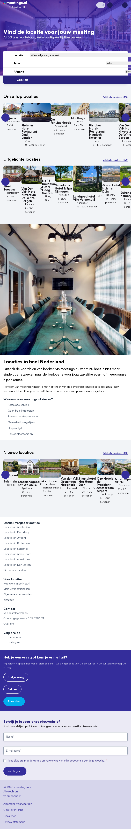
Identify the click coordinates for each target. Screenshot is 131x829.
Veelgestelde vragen (15, 613)
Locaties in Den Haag (16, 532)
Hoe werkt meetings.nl (16, 583)
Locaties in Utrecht (14, 537)
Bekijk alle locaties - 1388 (115, 97)
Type (17, 63)
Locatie (18, 55)
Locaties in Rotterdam (16, 543)
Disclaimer (9, 816)
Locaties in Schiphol (15, 548)
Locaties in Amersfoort (17, 554)
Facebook (15, 637)
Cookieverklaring (13, 809)
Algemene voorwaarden (17, 594)
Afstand (19, 71)
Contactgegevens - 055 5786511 (23, 618)
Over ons (8, 623)
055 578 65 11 (17, 6)
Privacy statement (14, 822)
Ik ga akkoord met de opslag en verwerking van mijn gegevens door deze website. (57, 760)
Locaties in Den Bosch (17, 564)
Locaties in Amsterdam (17, 527)
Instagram (14, 642)
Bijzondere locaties (14, 570)
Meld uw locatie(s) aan (16, 588)
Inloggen (8, 599)
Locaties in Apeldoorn (16, 559)
